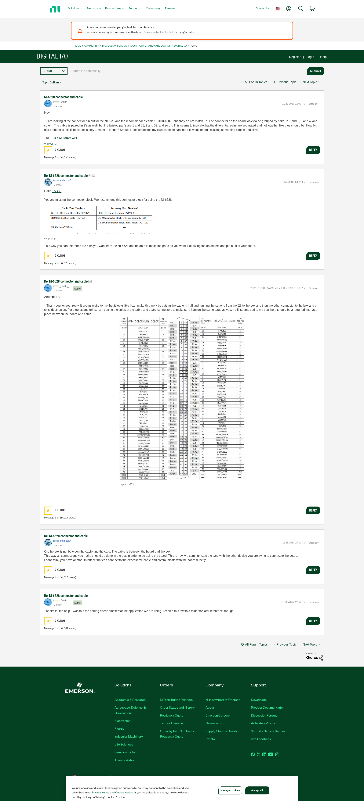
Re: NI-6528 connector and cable (66, 176)
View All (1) (50, 143)
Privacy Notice (100, 792)
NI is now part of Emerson (223, 699)
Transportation (125, 760)
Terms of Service (171, 723)
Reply (313, 150)
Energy (119, 728)
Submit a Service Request (269, 731)
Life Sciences (124, 744)
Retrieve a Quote (171, 715)
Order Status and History (177, 707)
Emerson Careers (218, 715)
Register (294, 57)
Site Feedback (261, 739)
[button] (48, 150)
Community (91, 45)
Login (310, 57)
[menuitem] (75, 9)
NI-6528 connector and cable (63, 97)
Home (77, 45)
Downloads (259, 699)
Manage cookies (230, 790)
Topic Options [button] (50, 82)
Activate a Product (264, 723)
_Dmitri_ (56, 191)
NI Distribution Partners (176, 699)
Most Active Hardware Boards (150, 45)
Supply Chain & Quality (222, 731)
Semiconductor (125, 752)
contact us (157, 32)
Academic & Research (130, 699)
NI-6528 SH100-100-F (66, 137)
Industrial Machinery (129, 736)
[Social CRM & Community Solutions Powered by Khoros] (314, 656)
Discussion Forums (114, 45)
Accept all (257, 790)
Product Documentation (267, 707)
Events (210, 739)
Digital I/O (180, 45)
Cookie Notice (124, 792)
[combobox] (186, 71)
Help (323, 57)
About (210, 707)
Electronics (122, 720)
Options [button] (313, 104)
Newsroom (213, 723)
